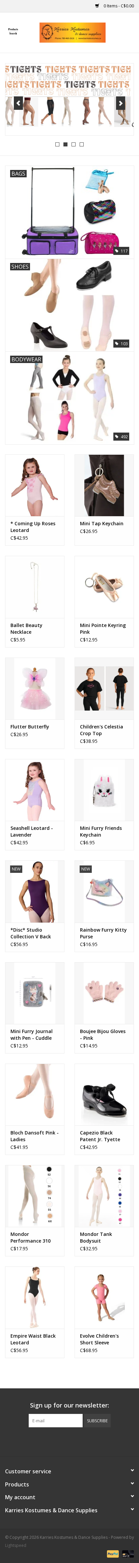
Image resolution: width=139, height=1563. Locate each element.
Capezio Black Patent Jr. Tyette (100, 1136)
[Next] (120, 103)
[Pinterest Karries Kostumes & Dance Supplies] (69, 1441)
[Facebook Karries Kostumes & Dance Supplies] (45, 1441)
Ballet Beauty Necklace (26, 628)
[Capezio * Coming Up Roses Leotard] (34, 485)
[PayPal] (112, 1554)
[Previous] (18, 103)
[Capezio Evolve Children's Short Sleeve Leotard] (104, 1297)
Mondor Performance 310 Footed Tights (30, 1237)
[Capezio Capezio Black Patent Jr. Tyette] (104, 1094)
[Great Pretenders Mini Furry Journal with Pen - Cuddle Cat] (34, 993)
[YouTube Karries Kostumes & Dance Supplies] (81, 1441)
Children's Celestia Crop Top (101, 729)
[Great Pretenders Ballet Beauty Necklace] (34, 587)
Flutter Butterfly (29, 726)
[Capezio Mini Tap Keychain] (104, 485)
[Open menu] (13, 31)
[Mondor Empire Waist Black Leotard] (34, 1297)
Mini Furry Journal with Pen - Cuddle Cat (31, 1034)
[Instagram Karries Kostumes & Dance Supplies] (93, 1441)
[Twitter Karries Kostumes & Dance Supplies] (57, 1441)
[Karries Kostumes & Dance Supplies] (83, 32)
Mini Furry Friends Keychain (101, 831)
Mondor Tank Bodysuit (96, 1237)
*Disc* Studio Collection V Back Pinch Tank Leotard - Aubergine (33, 933)
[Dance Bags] (69, 99)
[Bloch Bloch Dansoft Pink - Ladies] (34, 1094)
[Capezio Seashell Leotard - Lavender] (34, 790)
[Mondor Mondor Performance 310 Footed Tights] (34, 1196)
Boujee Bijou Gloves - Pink (103, 1034)
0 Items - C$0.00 (118, 6)
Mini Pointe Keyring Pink (103, 628)
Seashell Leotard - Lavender (31, 831)
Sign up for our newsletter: (69, 1405)
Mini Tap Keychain (101, 523)
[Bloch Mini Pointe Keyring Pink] (104, 587)
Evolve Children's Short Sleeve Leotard (99, 1339)
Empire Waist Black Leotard (33, 1339)
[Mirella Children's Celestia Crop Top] (104, 688)
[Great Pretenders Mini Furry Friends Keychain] (104, 790)
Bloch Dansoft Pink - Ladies (34, 1136)
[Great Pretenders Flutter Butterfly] (34, 688)
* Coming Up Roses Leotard (32, 526)
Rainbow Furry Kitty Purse (103, 933)
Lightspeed (15, 1545)
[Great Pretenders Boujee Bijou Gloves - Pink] (104, 993)
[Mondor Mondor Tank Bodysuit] (104, 1196)
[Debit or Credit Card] (127, 1554)
